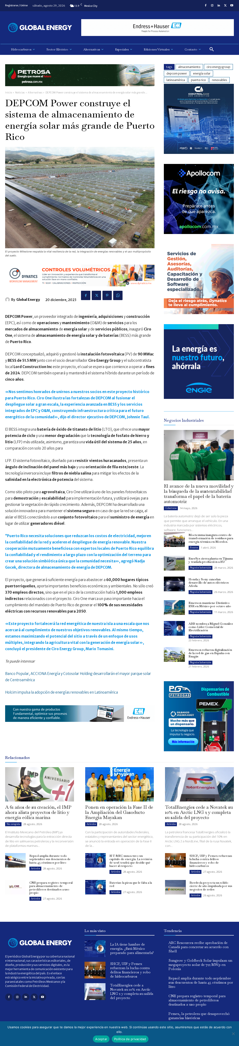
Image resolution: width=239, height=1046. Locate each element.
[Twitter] (225, 6)
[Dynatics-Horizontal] (80, 290)
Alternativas (35, 92)
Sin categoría (13, 824)
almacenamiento (189, 67)
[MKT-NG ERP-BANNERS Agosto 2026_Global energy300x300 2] (199, 152)
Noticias (20, 92)
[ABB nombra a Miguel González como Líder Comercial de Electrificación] (174, 628)
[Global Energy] (8, 299)
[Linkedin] (219, 6)
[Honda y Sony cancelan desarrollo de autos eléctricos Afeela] (174, 584)
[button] (212, 49)
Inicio (8, 92)
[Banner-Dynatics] (199, 313)
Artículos (91, 824)
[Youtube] (232, 6)
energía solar (202, 73)
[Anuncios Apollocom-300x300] (199, 232)
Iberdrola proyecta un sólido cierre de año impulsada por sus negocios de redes (211, 886)
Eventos (194, 547)
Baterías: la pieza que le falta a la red (130, 884)
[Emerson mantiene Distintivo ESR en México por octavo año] (174, 607)
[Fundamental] (157, 27)
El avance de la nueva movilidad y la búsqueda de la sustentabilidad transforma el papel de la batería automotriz (199, 493)
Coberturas (170, 508)
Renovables (219, 80)
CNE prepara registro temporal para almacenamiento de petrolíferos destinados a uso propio (51, 888)
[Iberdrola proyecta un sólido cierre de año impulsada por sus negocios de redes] (175, 887)
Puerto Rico (198, 80)
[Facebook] (206, 6)
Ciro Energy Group (218, 67)
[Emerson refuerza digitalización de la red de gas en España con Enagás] (174, 654)
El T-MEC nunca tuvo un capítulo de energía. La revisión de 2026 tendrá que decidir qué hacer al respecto (130, 861)
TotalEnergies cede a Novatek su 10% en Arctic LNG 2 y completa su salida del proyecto (199, 812)
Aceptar (101, 1039)
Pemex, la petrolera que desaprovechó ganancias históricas (199, 1015)
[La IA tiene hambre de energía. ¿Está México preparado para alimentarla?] (94, 948)
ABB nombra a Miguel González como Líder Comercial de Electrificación (211, 627)
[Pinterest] (107, 295)
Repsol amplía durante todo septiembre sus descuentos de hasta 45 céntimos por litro (49, 859)
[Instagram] (212, 6)
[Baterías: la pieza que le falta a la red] (95, 887)
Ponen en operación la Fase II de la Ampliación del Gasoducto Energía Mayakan (119, 812)
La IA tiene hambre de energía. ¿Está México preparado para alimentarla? (132, 948)
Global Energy (28, 300)
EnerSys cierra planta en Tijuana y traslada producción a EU (211, 560)
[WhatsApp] (118, 295)
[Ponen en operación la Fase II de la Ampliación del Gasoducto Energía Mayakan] (119, 784)
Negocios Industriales (200, 567)
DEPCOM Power (176, 73)
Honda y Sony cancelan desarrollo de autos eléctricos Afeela (209, 582)
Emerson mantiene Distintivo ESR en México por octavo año (210, 604)
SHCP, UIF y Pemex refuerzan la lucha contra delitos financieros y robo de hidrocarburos (211, 861)
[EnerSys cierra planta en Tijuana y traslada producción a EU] (174, 563)
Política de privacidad (130, 1039)
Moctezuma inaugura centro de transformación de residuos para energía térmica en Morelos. (211, 538)
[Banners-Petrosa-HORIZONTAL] (80, 90)
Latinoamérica (175, 80)
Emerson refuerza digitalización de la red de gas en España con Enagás (210, 653)
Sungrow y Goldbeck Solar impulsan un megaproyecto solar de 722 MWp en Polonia (200, 964)
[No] (233, 1033)
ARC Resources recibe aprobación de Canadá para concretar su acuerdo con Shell (198, 946)
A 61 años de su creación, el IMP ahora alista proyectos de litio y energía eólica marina (38, 812)
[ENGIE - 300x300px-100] (199, 397)
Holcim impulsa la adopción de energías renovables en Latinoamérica (61, 692)
